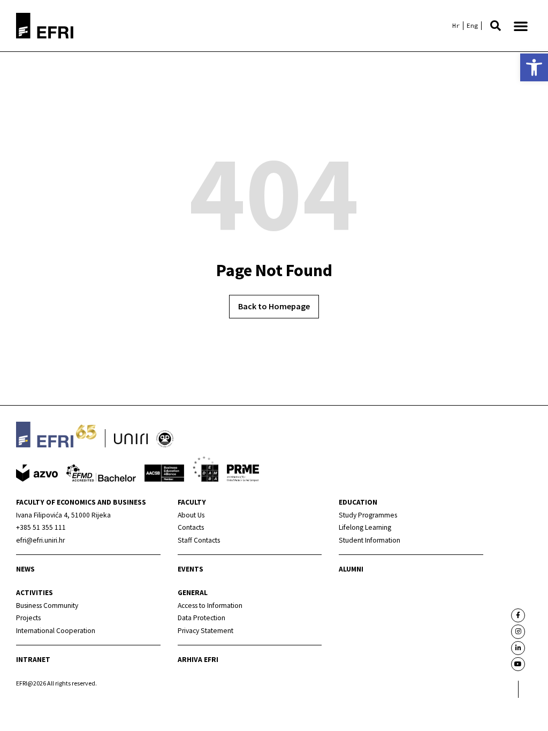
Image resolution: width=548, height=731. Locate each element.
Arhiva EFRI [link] (198, 659)
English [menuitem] (472, 25)
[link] (534, 67)
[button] (495, 25)
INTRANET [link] (33, 659)
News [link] (25, 569)
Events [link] (190, 569)
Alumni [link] (351, 569)
